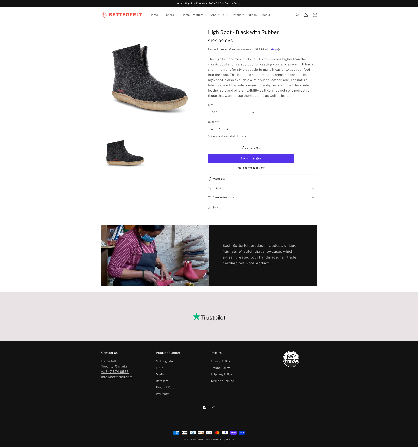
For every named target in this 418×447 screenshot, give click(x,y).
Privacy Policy (220, 361)
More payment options (251, 167)
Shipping (213, 136)
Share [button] (217, 207)
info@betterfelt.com (117, 377)
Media (160, 374)
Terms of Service (222, 381)
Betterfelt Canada (202, 439)
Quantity (213, 121)
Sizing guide (164, 361)
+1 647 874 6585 (115, 372)
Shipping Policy (221, 374)
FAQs (159, 367)
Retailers (162, 381)
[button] (169, 15)
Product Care (165, 387)
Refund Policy (220, 367)
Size (210, 104)
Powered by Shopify (223, 439)
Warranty (162, 394)
